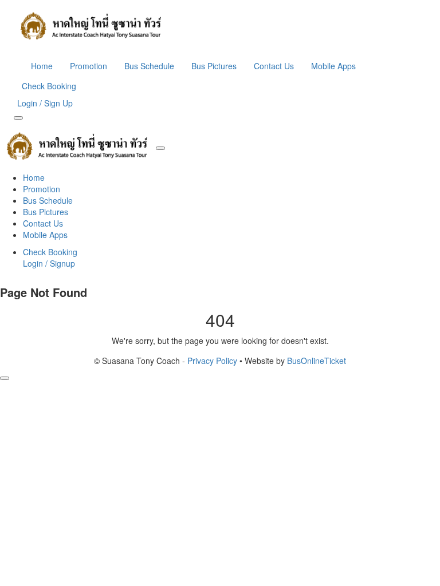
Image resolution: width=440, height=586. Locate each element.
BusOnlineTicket (316, 360)
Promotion (88, 66)
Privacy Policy (212, 360)
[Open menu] (18, 118)
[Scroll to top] (4, 378)
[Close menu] (160, 148)
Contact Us (274, 66)
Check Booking (49, 86)
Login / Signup (49, 263)
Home (42, 66)
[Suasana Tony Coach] (220, 26)
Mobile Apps (333, 66)
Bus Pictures (214, 66)
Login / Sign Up (45, 103)
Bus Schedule (149, 66)
